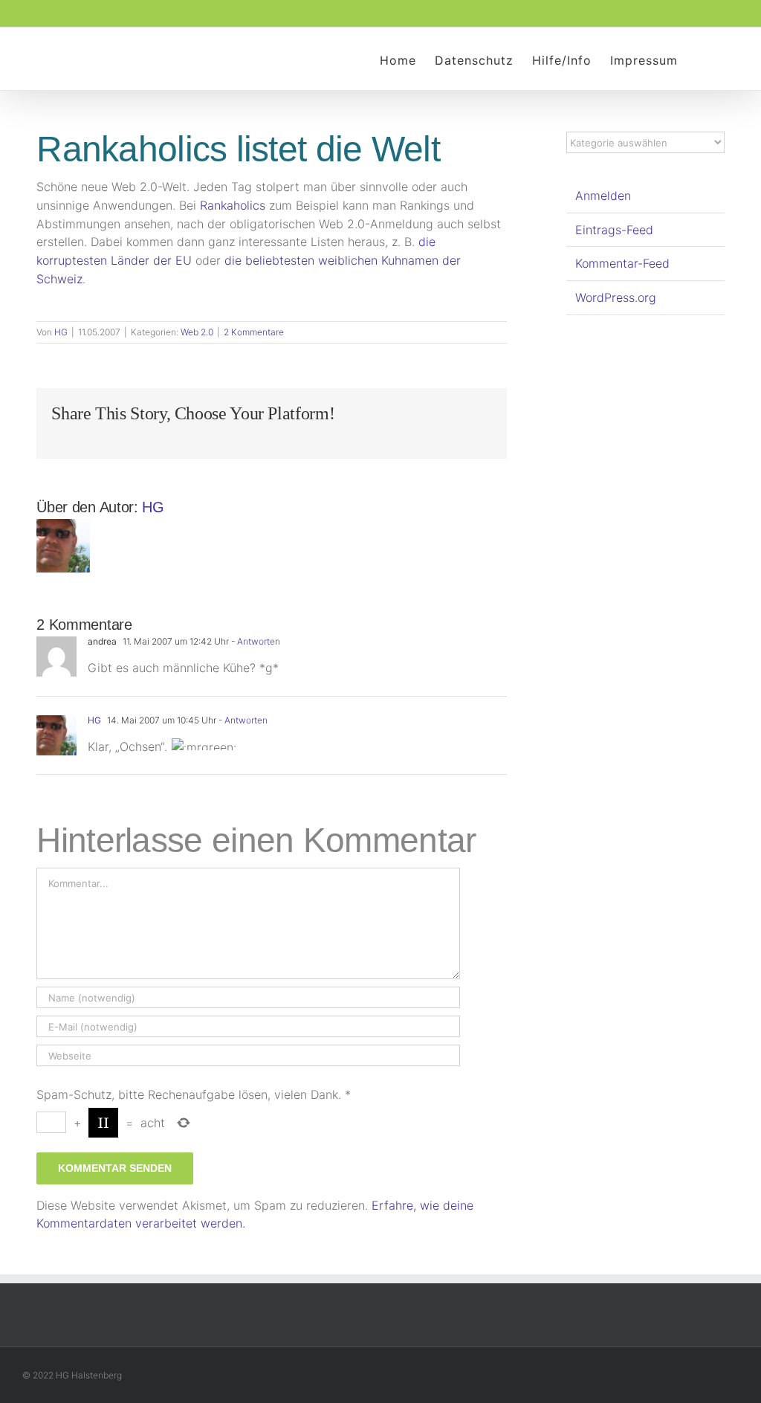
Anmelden (603, 195)
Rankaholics (232, 205)
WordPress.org (615, 297)
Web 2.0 (197, 332)
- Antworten (254, 641)
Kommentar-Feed (622, 263)
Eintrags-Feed (614, 229)
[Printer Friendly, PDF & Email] (42, 312)
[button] (701, 59)
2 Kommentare (254, 332)
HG (61, 332)
